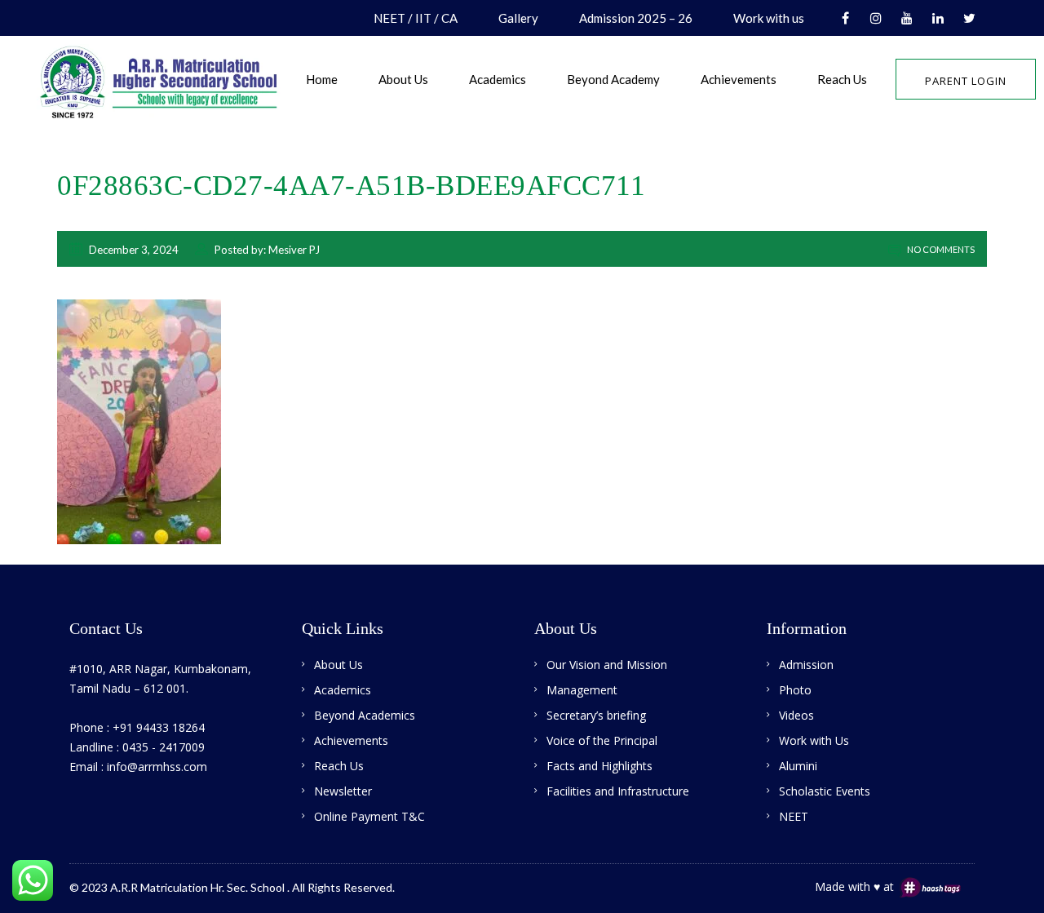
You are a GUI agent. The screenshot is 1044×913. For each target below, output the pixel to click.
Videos (796, 715)
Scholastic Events (824, 791)
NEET (793, 816)
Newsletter (343, 791)
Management (581, 690)
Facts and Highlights (599, 765)
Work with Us (814, 740)
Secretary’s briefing (596, 715)
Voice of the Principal (601, 740)
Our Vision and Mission (606, 664)
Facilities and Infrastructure (617, 791)
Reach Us (842, 79)
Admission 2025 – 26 (635, 18)
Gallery (518, 18)
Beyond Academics (364, 715)
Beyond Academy (613, 79)
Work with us (768, 18)
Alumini (798, 765)
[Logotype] (175, 77)
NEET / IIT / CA (416, 18)
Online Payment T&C (369, 816)
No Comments (940, 249)
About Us (403, 79)
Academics (497, 79)
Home (322, 79)
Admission (806, 664)
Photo (795, 690)
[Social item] (845, 18)
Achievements (738, 79)
